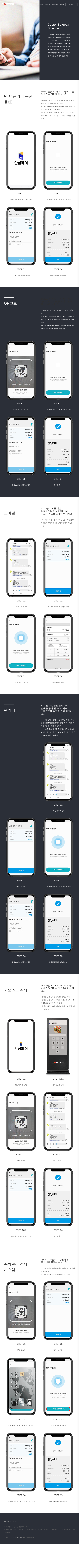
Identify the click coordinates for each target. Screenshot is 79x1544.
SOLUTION (28, 4)
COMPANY (20, 4)
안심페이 (47, 4)
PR (34, 4)
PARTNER (55, 4)
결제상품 (62, 4)
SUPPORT (40, 4)
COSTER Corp (17, 1537)
